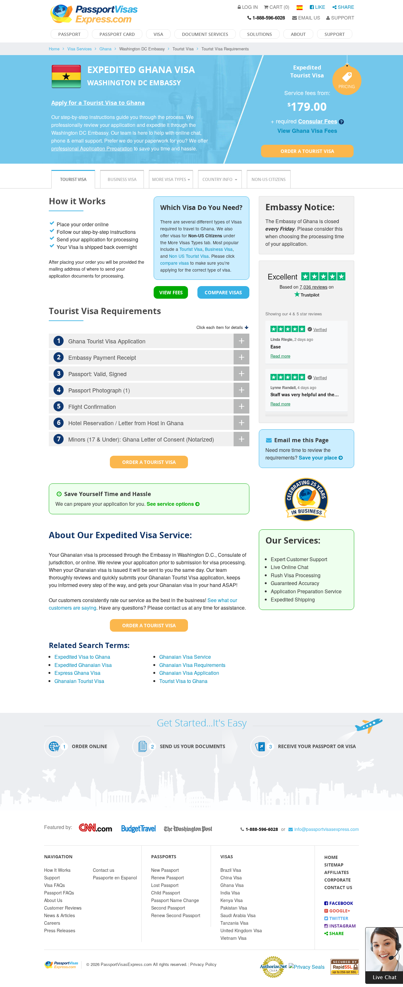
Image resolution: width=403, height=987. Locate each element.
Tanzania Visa (234, 923)
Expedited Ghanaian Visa (83, 664)
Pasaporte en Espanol (115, 877)
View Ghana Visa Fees (307, 131)
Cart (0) (278, 6)
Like (319, 6)
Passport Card (117, 34)
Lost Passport (165, 885)
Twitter (338, 918)
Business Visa (122, 179)
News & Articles (59, 915)
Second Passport (168, 908)
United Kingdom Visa (241, 930)
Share (345, 6)
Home (54, 49)
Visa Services (79, 49)
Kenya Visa (231, 900)
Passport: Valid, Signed (92, 373)
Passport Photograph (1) (93, 390)
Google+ (339, 911)
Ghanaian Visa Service (185, 656)
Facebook (340, 903)
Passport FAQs (59, 892)
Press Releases (59, 930)
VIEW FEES (171, 292)
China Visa (231, 877)
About (298, 34)
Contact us (103, 870)
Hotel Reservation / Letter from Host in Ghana (120, 422)
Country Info (217, 179)
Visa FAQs (54, 885)
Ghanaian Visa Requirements (192, 664)
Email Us (308, 17)
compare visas (174, 263)
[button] (384, 954)
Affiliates (336, 872)
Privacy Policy (203, 964)
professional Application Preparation (92, 148)
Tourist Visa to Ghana (183, 681)
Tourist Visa (73, 179)
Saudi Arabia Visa (238, 915)
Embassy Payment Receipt (96, 357)
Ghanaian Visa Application (189, 672)
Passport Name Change (175, 900)
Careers (52, 923)
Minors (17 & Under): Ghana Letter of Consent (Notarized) (135, 439)
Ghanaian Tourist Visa (79, 681)
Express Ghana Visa (77, 672)
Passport (69, 34)
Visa (158, 34)
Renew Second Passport (175, 915)
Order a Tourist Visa (307, 151)
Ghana (105, 49)
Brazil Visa (230, 870)
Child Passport (165, 892)
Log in (249, 6)
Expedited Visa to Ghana (82, 656)
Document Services (205, 34)
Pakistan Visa (233, 908)
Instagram (342, 926)
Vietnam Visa (233, 938)
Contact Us (338, 887)
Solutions (259, 34)
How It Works (57, 870)
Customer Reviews (63, 908)
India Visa (230, 892)
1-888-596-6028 (262, 829)
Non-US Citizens (269, 179)
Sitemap (333, 865)
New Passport (165, 870)
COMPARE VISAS (223, 292)
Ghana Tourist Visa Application (101, 340)
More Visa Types (169, 179)
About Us (53, 900)
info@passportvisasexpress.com (326, 829)
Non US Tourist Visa (189, 256)
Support (342, 17)
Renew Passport (167, 877)
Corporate (337, 880)
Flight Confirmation (86, 406)
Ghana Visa (232, 885)
